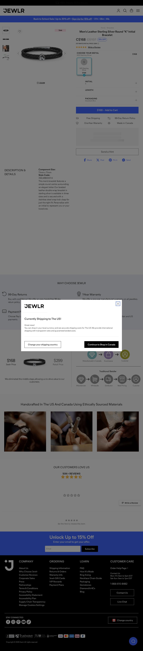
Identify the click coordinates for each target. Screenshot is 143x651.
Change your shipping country (43, 344)
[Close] (118, 303)
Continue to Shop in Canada (101, 344)
